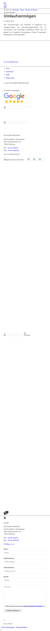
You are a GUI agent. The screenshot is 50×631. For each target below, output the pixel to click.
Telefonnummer (9, 567)
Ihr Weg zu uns (9, 544)
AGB (7, 75)
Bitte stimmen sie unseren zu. (25, 606)
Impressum (10, 71)
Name (6, 549)
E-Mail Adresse (9, 558)
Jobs (7, 68)
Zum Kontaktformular (11, 62)
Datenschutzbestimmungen (33, 606)
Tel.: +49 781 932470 (11, 148)
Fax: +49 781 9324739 (11, 150)
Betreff (6, 577)
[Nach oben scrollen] (1, 630)
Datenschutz (10, 78)
